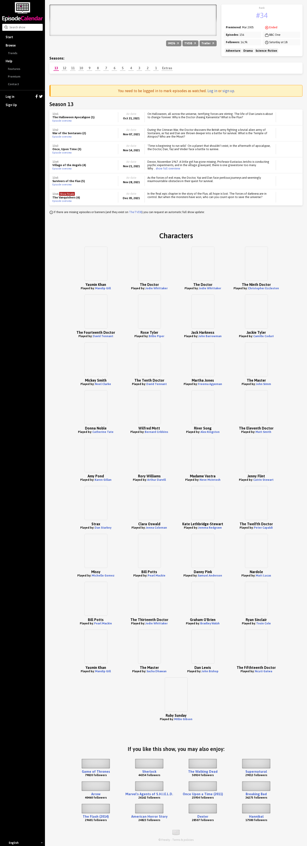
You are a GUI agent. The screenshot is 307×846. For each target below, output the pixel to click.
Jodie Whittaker (156, 288)
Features (14, 69)
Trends (12, 53)
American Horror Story (149, 816)
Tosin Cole (263, 623)
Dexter (202, 816)
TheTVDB (135, 212)
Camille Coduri (263, 336)
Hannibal (256, 816)
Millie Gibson (183, 719)
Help (9, 61)
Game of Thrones (96, 771)
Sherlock (149, 771)
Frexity (165, 840)
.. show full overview (166, 168)
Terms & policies (183, 840)
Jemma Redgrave (210, 527)
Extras (167, 68)
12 (64, 68)
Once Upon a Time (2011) (203, 794)
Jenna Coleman (156, 527)
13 (56, 68)
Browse (11, 45)
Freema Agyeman (210, 384)
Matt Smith (263, 432)
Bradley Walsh (210, 623)
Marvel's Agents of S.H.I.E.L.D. (149, 794)
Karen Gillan (103, 479)
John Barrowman (210, 336)
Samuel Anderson (210, 575)
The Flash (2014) (96, 816)
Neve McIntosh (210, 479)
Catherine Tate (102, 432)
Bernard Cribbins (156, 432)
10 (81, 68)
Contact (13, 84)
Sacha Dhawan (157, 671)
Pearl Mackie (156, 575)
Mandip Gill (103, 288)
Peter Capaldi (263, 527)
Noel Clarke (103, 384)
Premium (14, 76)
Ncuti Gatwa (263, 671)
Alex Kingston (210, 432)
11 (73, 68)
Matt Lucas (263, 575)
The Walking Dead (203, 771)
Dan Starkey (103, 527)
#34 (262, 15)
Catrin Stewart (263, 479)
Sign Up (11, 105)
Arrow (95, 794)
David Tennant (103, 336)
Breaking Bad (256, 794)
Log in (10, 96)
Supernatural (256, 771)
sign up (228, 91)
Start (9, 37)
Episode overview (62, 120)
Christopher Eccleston (263, 288)
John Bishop (210, 671)
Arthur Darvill (156, 479)
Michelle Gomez (103, 575)
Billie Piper (156, 336)
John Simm (263, 384)
